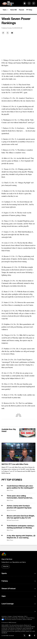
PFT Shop (29, 10)
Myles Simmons (11, 510)
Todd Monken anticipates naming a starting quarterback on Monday (20, 527)
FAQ (25, 616)
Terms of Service (27, 619)
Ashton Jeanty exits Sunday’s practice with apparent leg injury (19, 507)
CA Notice (19, 619)
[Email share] (12, 32)
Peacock (21, 10)
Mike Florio (10, 490)
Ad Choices (22, 618)
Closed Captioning (18, 616)
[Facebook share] (3, 32)
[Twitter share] (7, 32)
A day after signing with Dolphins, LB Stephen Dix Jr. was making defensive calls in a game (21, 537)
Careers (10, 616)
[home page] (8, 3)
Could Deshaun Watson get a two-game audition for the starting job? (20, 487)
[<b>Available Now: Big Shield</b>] (27, 432)
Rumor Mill (13, 10)
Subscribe (5, 566)
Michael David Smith (13, 520)
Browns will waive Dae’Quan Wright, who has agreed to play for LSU (21, 517)
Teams (5, 10)
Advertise (4, 616)
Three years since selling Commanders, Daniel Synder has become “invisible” (19, 497)
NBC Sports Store (6, 618)
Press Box (15, 618)
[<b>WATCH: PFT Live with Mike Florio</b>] (18, 452)
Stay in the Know (7, 559)
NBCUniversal (12, 622)
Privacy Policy (30, 618)
